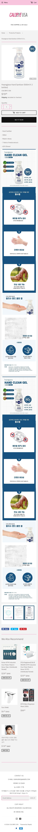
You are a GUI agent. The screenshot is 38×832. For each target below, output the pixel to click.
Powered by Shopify (26, 824)
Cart (34, 2)
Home (3, 33)
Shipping (4, 97)
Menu (6, 2)
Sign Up (32, 798)
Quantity (4, 103)
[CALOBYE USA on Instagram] (17, 819)
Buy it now (19, 120)
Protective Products (15, 33)
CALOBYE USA (14, 824)
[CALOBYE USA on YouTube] (20, 819)
